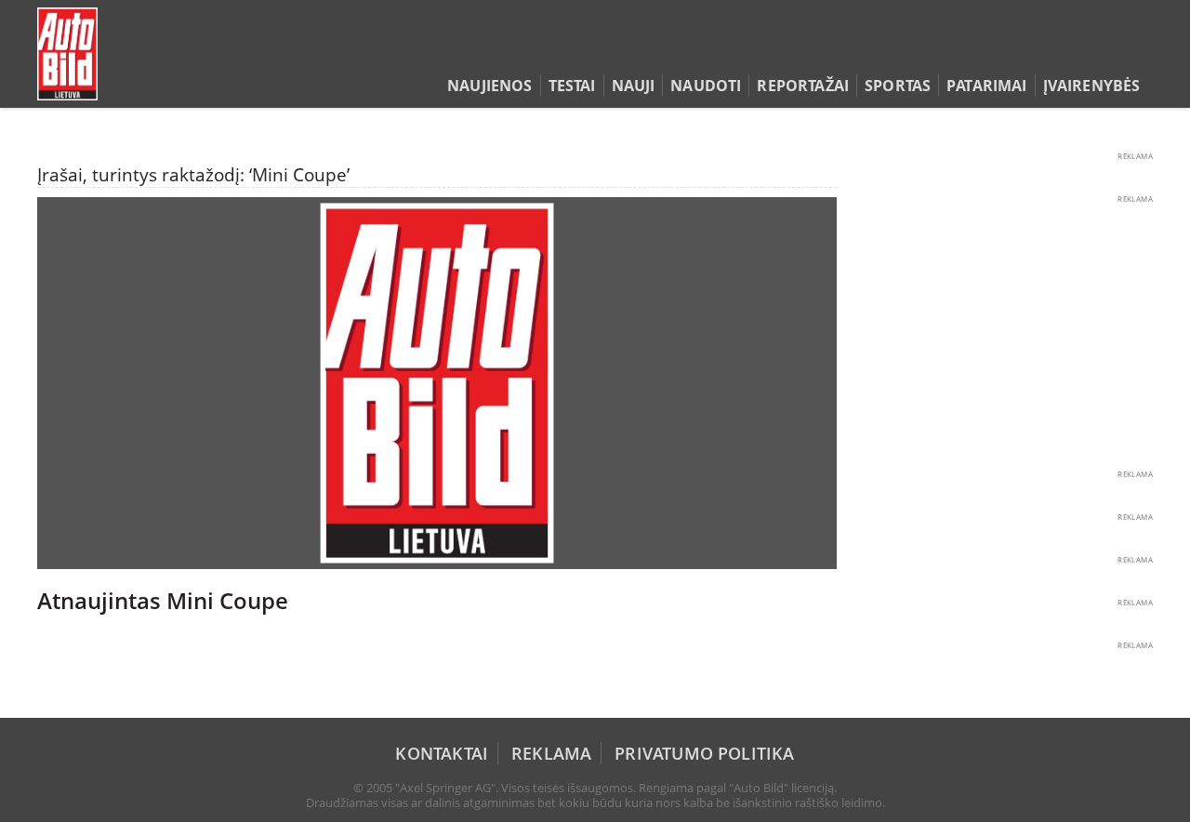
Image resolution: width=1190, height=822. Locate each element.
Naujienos (489, 85)
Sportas (898, 85)
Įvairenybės (1092, 85)
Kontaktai (441, 753)
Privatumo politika (704, 753)
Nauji (633, 85)
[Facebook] (1113, 50)
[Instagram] (1138, 50)
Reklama (551, 753)
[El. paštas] (1084, 50)
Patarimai (986, 85)
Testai (572, 85)
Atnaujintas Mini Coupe (162, 601)
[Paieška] (1055, 50)
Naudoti (705, 85)
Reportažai (803, 85)
